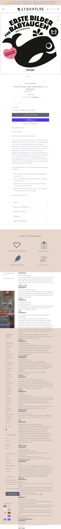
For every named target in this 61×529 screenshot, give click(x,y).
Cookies (8, 471)
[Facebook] (6, 426)
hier (7, 315)
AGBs (7, 457)
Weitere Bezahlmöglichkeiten (30, 124)
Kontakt (7, 438)
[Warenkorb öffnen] (58, 9)
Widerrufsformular (10, 465)
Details (16, 202)
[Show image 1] (27, 76)
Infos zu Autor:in (20, 211)
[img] (35, 273)
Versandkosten (35, 97)
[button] (28, 91)
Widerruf (8, 463)
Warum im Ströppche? (21, 207)
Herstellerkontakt (20, 221)
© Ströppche (8, 503)
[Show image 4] (33, 76)
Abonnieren (12, 494)
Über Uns (8, 441)
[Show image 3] (31, 76)
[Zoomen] (58, 16)
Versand (16, 216)
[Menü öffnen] (3, 9)
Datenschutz (9, 460)
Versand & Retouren (8, 445)
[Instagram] (10, 426)
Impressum (8, 468)
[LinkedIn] (6, 429)
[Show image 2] (29, 76)
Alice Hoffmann (30, 83)
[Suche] (51, 9)
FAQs (7, 448)
